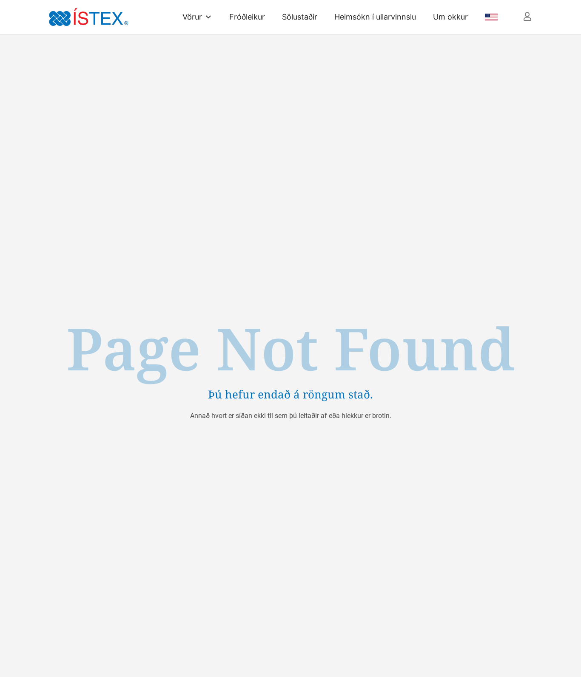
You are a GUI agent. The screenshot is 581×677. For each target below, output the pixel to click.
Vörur (192, 16)
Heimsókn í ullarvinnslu (375, 16)
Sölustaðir (299, 16)
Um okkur (450, 16)
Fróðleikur (247, 16)
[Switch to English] (488, 17)
